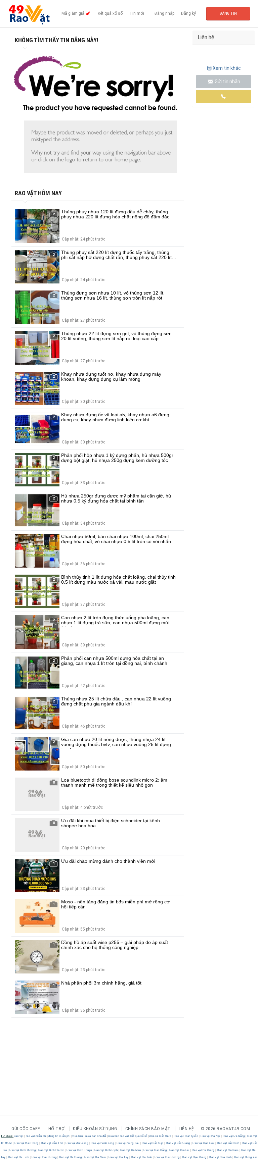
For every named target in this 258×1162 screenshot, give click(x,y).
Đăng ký (188, 13)
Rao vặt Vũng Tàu (128, 1143)
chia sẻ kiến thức (160, 1136)
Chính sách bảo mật (148, 1128)
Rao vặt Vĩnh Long (102, 1143)
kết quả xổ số (138, 1136)
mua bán (77, 1136)
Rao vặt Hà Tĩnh (18, 1157)
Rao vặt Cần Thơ (52, 1143)
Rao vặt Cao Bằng (155, 1150)
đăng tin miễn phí (59, 1136)
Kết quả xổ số (110, 13)
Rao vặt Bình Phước (51, 1150)
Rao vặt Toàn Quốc (186, 1136)
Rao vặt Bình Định (106, 1150)
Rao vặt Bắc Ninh (228, 1143)
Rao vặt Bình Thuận (79, 1150)
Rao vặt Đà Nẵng (234, 1136)
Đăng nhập (164, 13)
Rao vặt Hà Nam (228, 1150)
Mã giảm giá (73, 13)
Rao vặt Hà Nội (210, 1136)
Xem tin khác (227, 68)
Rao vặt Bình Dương (23, 1150)
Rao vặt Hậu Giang (194, 1157)
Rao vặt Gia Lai (179, 1150)
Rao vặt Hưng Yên (245, 1157)
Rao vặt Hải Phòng (27, 1143)
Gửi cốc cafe (25, 1128)
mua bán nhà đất (95, 1136)
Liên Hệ (186, 1128)
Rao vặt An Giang (77, 1143)
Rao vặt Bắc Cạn (153, 1143)
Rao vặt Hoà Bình (220, 1157)
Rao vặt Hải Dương (44, 1157)
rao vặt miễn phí (36, 1136)
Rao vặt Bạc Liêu (203, 1143)
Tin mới (136, 13)
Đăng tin (228, 13)
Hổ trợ (56, 1128)
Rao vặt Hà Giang (203, 1150)
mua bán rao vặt (118, 1136)
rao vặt (19, 1136)
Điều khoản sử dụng (95, 1128)
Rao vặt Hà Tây (118, 1157)
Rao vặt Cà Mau (130, 1150)
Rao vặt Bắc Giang (178, 1143)
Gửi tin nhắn (227, 81)
